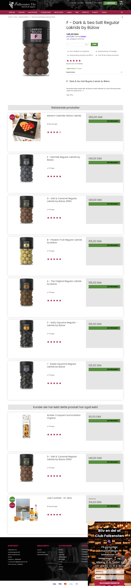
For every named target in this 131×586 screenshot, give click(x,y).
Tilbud (104, 12)
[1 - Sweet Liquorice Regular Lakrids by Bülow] (26, 379)
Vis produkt (113, 121)
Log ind (39, 550)
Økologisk (58, 12)
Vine (76, 12)
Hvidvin (21, 12)
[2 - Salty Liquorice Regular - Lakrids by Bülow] (26, 338)
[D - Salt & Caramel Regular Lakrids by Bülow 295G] (26, 214)
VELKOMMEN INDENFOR (109, 583)
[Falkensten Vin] (22, 5)
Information (98, 3)
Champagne (46, 12)
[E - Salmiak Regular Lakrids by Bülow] (26, 172)
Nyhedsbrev (89, 3)
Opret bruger (41, 552)
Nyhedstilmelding (42, 554)
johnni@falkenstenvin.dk (19, 562)
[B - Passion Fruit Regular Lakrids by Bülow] (26, 255)
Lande (69, 12)
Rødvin (12, 12)
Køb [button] (94, 44)
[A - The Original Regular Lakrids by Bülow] (26, 297)
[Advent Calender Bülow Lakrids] (26, 131)
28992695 (111, 3)
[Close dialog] (128, 524)
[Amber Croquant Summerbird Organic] (26, 431)
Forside (73, 3)
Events (95, 12)
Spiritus (85, 12)
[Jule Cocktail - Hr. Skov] (26, 513)
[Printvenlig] (122, 17)
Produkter (81, 3)
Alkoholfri (32, 12)
